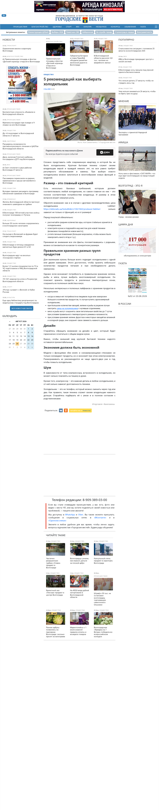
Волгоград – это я (130, 185)
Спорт (69, 27)
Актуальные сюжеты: (15, 32)
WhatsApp (70, 514)
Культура (88, 27)
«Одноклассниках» (57, 520)
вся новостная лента (22, 308)
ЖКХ (77, 27)
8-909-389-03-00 (95, 500)
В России (124, 303)
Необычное (101, 27)
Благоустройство (40, 27)
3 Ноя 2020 (47, 89)
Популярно (126, 39)
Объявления (130, 27)
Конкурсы (115, 27)
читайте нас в (80, 410)
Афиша (123, 142)
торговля (98, 404)
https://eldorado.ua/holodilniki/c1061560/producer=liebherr (76, 209)
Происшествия (20, 27)
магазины (110, 404)
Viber (80, 514)
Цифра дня (125, 224)
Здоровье (57, 27)
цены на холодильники (67, 308)
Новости (8, 39)
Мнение (123, 101)
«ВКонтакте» (100, 517)
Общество (49, 74)
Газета (143, 27)
